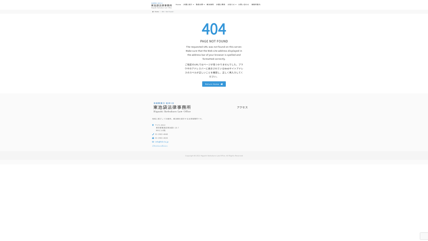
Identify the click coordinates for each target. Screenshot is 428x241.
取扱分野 (199, 4)
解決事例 (210, 4)
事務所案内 (255, 4)
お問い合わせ (243, 4)
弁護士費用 (220, 4)
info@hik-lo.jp (162, 141)
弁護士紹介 (187, 4)
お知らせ (231, 4)
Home (178, 4)
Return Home (212, 84)
